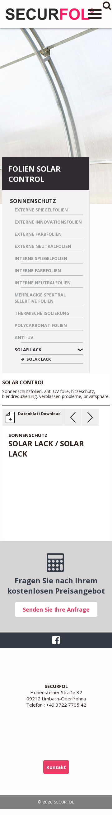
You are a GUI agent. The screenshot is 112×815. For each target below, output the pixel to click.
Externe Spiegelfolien (41, 210)
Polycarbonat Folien (41, 325)
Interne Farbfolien (38, 270)
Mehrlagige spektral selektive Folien (40, 298)
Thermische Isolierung (42, 313)
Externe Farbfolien (38, 234)
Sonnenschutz (33, 201)
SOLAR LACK (38, 359)
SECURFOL (50, 14)
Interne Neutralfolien (43, 283)
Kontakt (56, 767)
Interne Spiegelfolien (41, 258)
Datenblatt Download (39, 413)
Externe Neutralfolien (43, 246)
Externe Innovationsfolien (48, 222)
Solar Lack (28, 350)
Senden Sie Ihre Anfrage (56, 609)
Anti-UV (24, 337)
